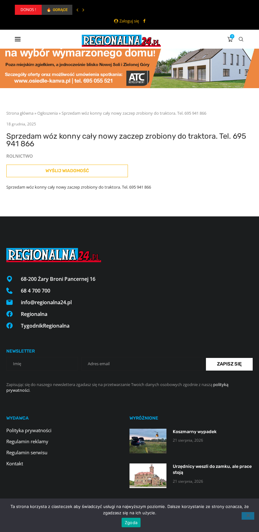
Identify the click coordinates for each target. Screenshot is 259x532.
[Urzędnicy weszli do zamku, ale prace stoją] (148, 475)
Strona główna (19, 113)
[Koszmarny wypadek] (148, 441)
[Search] (241, 39)
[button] (77, 10)
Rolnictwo (19, 156)
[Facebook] (144, 21)
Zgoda (131, 522)
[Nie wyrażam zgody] (248, 516)
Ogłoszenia (47, 113)
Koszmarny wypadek (195, 431)
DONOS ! (28, 9)
